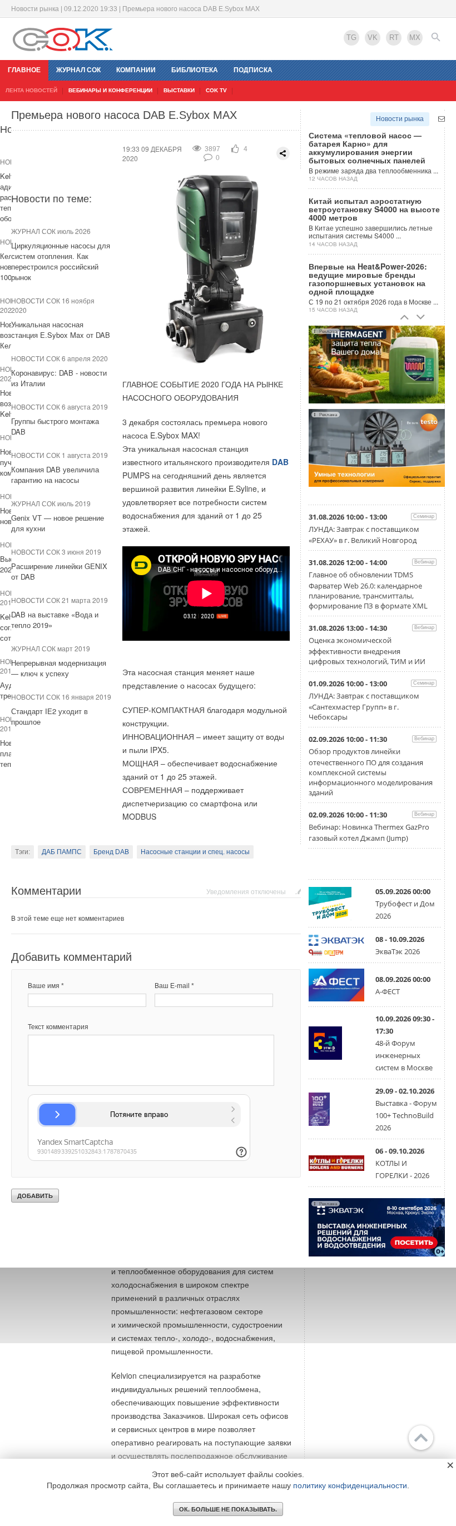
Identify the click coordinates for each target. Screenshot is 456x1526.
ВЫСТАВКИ (179, 90)
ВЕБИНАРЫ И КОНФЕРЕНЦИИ (110, 90)
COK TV (216, 90)
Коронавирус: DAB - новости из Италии (59, 377)
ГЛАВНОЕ (24, 70)
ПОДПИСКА (253, 70)
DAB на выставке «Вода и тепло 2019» (54, 619)
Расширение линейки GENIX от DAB (59, 571)
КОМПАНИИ (136, 70)
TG (351, 37)
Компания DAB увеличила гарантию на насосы (55, 474)
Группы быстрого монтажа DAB (55, 426)
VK (373, 37)
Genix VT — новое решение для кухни (57, 522)
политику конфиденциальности (350, 1485)
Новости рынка (400, 119)
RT (394, 37)
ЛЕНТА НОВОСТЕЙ (31, 90)
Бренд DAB (111, 852)
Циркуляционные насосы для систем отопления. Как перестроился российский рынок (60, 261)
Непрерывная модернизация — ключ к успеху (58, 668)
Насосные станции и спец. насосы (195, 852)
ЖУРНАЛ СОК (78, 70)
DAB (280, 461)
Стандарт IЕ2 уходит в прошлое (49, 716)
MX (414, 37)
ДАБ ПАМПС (62, 852)
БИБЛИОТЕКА (194, 70)
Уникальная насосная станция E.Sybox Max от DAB (60, 329)
